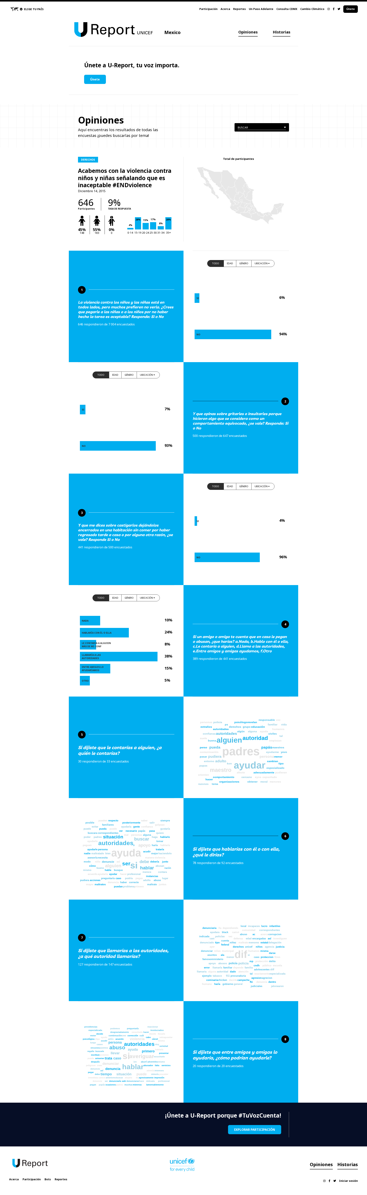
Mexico (172, 32)
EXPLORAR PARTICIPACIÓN (254, 1130)
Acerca (225, 9)
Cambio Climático (312, 9)
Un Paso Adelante (261, 9)
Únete (350, 9)
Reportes (239, 9)
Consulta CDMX (286, 9)
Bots (48, 1179)
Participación (208, 9)
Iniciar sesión (348, 1181)
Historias (281, 32)
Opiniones (248, 32)
